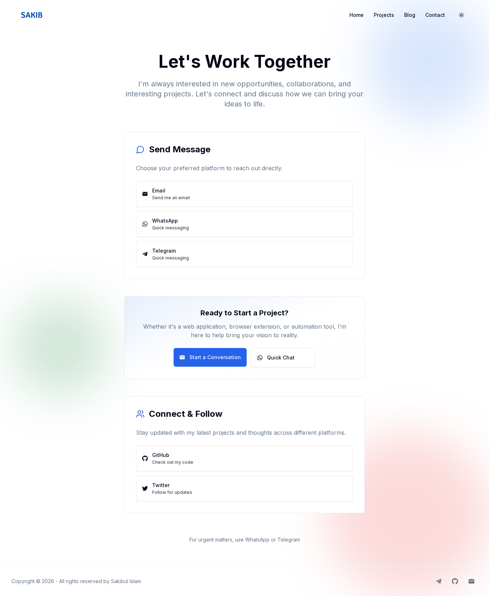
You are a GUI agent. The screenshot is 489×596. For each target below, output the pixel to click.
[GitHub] (455, 581)
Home (356, 15)
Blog (409, 15)
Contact (435, 15)
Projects (384, 15)
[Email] (471, 581)
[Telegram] (438, 581)
